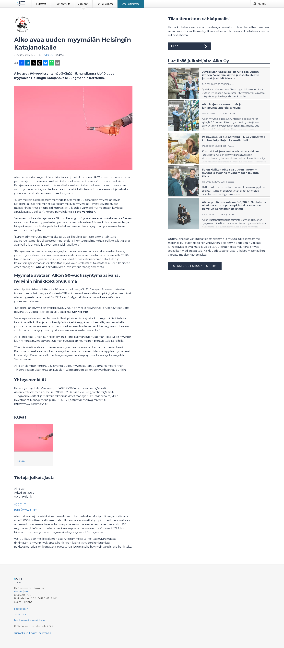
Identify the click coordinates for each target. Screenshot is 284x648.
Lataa (21, 461)
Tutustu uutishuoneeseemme (194, 265)
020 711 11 (20, 504)
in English (31, 633)
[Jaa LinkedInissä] (27, 63)
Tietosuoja (20, 614)
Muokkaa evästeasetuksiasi (29, 620)
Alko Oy (48, 54)
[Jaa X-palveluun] (33, 63)
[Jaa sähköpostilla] (57, 63)
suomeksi (19, 633)
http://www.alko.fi (25, 509)
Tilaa (174, 46)
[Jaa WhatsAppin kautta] (51, 63)
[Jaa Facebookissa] (21, 63)
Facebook (19, 608)
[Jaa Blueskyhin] (45, 63)
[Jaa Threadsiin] (39, 63)
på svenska (45, 633)
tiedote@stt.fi (22, 591)
